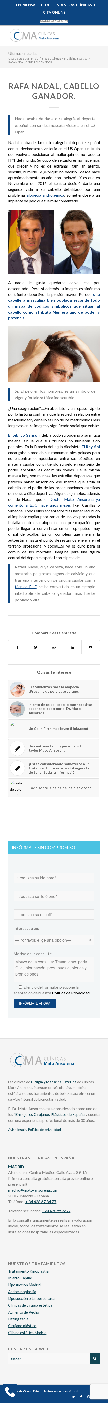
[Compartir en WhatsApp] (54, 647)
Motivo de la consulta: (33, 953)
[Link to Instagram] (88, 1396)
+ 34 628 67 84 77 (40, 1201)
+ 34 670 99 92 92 (56, 1211)
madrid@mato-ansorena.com (33, 1189)
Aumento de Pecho (23, 1312)
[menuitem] (26, 5)
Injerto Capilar (20, 1278)
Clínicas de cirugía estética (30, 1305)
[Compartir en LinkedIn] (72, 647)
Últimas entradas (22, 53)
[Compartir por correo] (91, 647)
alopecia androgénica (45, 195)
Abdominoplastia (22, 1291)
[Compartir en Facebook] (17, 647)
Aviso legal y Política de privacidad (34, 1129)
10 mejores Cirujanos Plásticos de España (49, 1114)
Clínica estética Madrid (27, 1332)
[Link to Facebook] (81, 1396)
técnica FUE (25, 586)
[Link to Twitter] (73, 1396)
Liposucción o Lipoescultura (31, 1298)
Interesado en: (26, 928)
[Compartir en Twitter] (36, 647)
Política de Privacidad (71, 992)
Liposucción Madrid (24, 1284)
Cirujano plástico (22, 1325)
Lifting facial (18, 1319)
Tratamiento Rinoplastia (28, 1271)
